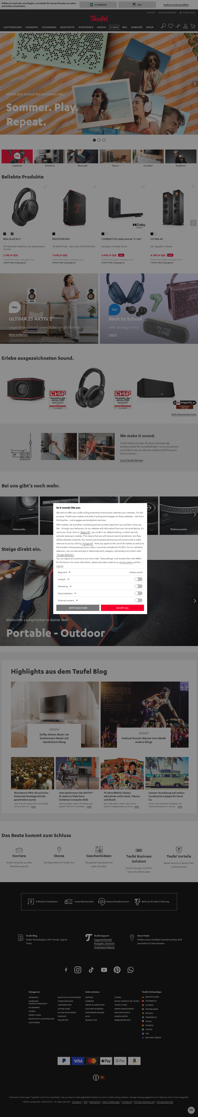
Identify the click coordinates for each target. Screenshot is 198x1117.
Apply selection (78, 607)
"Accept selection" (65, 554)
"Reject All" (85, 532)
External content (66, 600)
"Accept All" (87, 543)
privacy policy (126, 562)
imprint (59, 565)
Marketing (63, 586)
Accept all (122, 607)
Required (62, 572)
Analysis (62, 579)
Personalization (65, 593)
